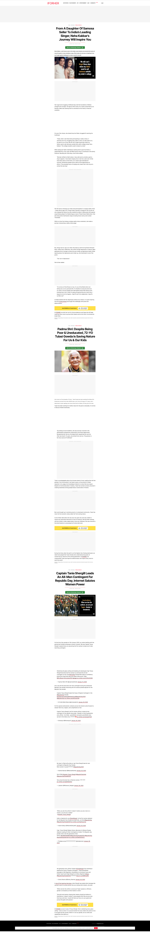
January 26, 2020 (77, 588)
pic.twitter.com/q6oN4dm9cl (64, 781)
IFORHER (53, 3)
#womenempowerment (63, 835)
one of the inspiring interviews (64, 881)
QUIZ (88, 2)
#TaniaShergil (73, 817)
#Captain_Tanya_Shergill (69, 774)
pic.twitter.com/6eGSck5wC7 (77, 835)
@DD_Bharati (60, 678)
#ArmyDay (72, 674)
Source (76, 79)
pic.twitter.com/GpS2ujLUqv (78, 821)
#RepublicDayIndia (81, 774)
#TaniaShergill (80, 867)
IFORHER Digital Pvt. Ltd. (53, 926)
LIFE (78, 2)
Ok (95, 928)
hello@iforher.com (100, 921)
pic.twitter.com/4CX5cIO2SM (85, 678)
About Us (74, 926)
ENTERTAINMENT (82, 2)
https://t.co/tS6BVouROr (82, 874)
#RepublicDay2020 (80, 696)
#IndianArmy (72, 696)
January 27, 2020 (77, 43)
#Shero (87, 872)
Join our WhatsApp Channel (74, 47)
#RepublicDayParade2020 (64, 776)
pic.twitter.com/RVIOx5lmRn (72, 698)
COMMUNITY (93, 2)
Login (102, 2)
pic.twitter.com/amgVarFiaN (84, 717)
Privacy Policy (78, 926)
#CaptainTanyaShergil (63, 696)
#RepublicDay (60, 694)
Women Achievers (78, 325)
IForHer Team (72, 43)
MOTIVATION (65, 2)
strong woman (63, 301)
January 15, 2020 (82, 682)
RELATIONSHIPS (72, 2)
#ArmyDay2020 (68, 678)
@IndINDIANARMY (65, 834)
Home (69, 325)
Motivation (73, 325)
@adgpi (75, 678)
